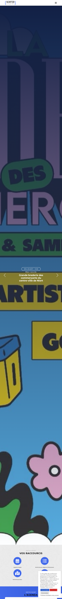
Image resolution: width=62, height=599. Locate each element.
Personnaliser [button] (44, 593)
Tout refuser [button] (53, 590)
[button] (4, 275)
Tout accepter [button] (44, 590)
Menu (55, 2)
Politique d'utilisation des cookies (49, 595)
